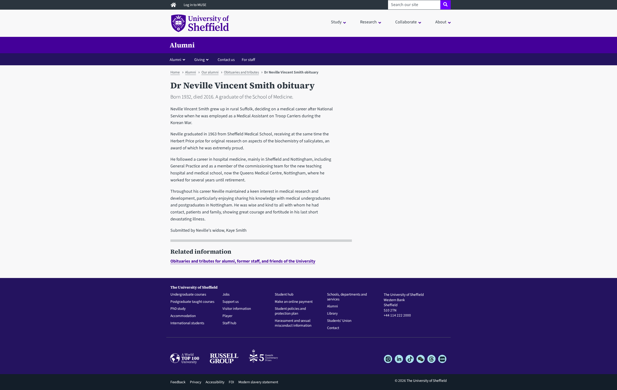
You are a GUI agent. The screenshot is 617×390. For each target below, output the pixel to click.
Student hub (284, 294)
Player (227, 316)
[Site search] (445, 4)
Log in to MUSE (195, 4)
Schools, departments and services (347, 297)
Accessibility (215, 382)
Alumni (182, 45)
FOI (231, 382)
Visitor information (236, 308)
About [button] (440, 22)
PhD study (178, 308)
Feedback (178, 382)
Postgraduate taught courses (192, 301)
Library (332, 313)
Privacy (195, 382)
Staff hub (229, 323)
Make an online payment (294, 301)
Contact (333, 328)
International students (187, 323)
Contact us (226, 59)
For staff (248, 59)
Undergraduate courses (188, 294)
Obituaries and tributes (241, 72)
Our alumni (210, 72)
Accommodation (183, 316)
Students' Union (339, 320)
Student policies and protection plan (290, 311)
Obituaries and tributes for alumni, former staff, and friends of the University (242, 261)
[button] (178, 59)
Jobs (225, 294)
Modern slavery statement (258, 382)
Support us (230, 301)
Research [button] (368, 22)
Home (175, 72)
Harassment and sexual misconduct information (293, 323)
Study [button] (336, 22)
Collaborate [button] (406, 22)
